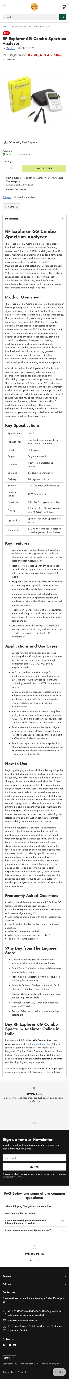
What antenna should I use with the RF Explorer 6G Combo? (33, 918)
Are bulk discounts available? (23, 938)
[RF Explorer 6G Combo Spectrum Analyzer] (34, 100)
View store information (16, 189)
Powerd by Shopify (50, 1363)
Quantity (7, 161)
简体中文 (8, 1357)
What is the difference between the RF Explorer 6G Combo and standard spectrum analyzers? (33, 904)
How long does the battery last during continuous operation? (32, 926)
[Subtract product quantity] (6, 168)
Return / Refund (18, 1372)
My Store (10, 48)
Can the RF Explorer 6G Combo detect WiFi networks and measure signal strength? (34, 911)
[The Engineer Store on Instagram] (9, 1345)
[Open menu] (4, 7)
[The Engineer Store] (34, 7)
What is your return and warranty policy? (29, 935)
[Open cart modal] (63, 7)
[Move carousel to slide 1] (30, 1123)
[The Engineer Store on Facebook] (4, 1345)
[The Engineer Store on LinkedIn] (14, 1345)
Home (5, 26)
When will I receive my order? (23, 931)
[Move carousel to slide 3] (35, 1123)
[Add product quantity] (17, 168)
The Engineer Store (35, 1044)
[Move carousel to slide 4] (38, 1123)
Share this (13, 206)
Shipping (7, 197)
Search (6, 1372)
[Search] (62, 17)
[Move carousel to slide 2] (33, 1123)
